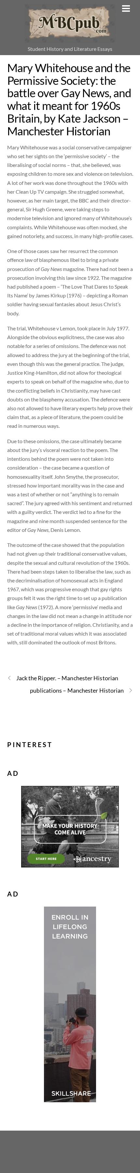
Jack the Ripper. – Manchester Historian (67, 678)
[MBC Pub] (69, 39)
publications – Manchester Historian (77, 690)
